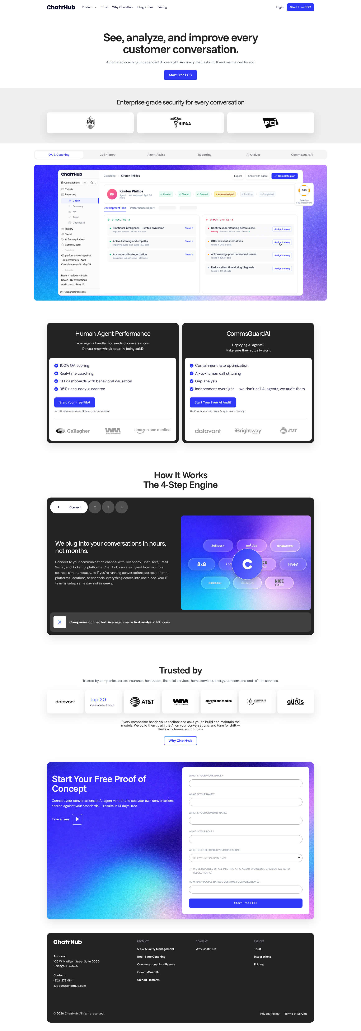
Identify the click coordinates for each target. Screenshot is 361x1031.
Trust (104, 7)
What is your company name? (208, 813)
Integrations (145, 7)
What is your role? (201, 831)
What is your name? (202, 794)
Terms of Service (296, 1014)
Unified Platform (148, 980)
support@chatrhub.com (69, 986)
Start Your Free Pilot (74, 402)
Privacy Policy (270, 1014)
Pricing (162, 7)
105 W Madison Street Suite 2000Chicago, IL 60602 (76, 964)
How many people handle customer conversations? (224, 881)
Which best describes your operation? (214, 850)
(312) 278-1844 (64, 980)
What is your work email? (206, 775)
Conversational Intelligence (156, 964)
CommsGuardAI (148, 972)
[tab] (59, 155)
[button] (89, 7)
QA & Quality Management (155, 949)
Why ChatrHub (122, 7)
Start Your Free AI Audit (213, 402)
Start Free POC (300, 7)
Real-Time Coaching (151, 956)
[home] (61, 7)
